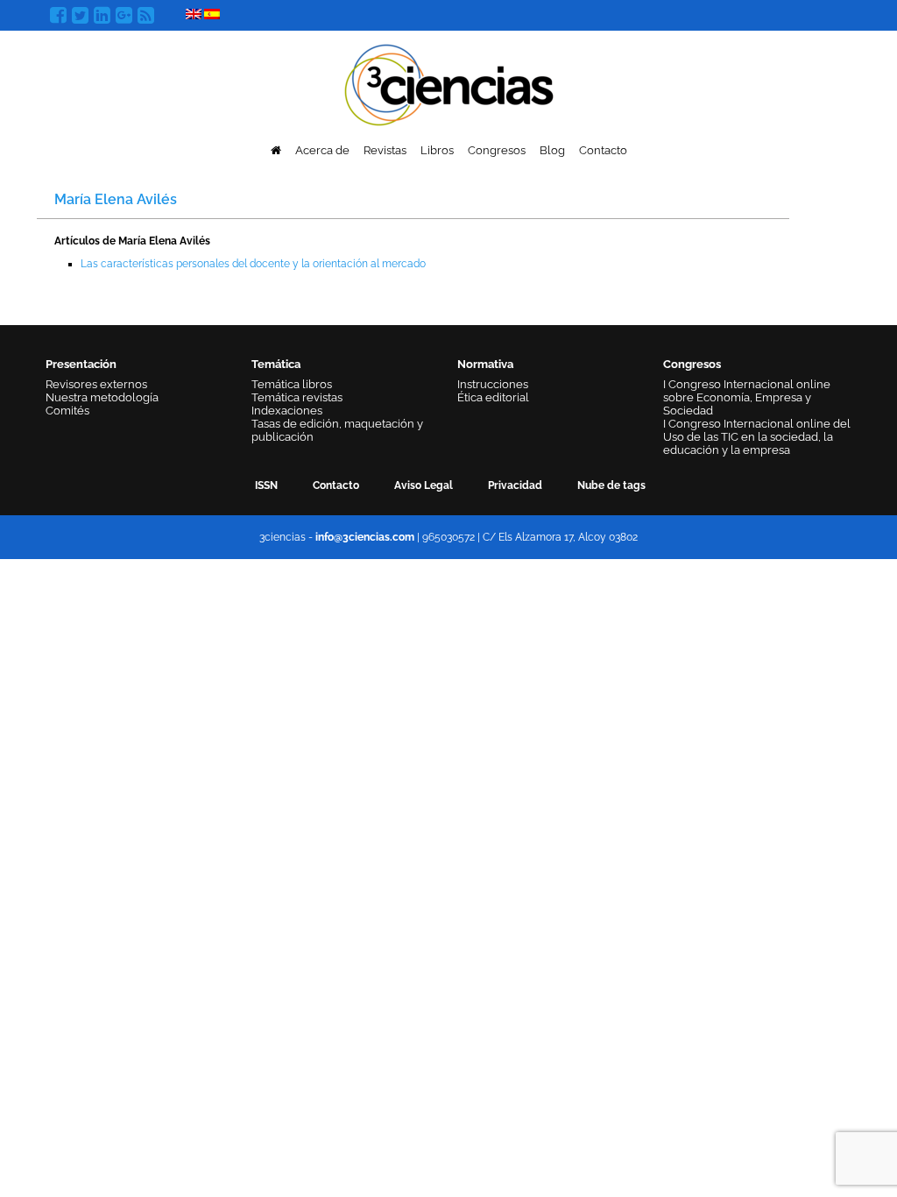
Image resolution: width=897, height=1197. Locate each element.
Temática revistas (297, 397)
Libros (437, 150)
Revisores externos (96, 384)
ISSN (266, 485)
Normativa (485, 364)
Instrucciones (492, 384)
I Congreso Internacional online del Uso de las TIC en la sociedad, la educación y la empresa (757, 437)
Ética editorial (493, 397)
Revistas (385, 150)
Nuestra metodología (102, 397)
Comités (67, 410)
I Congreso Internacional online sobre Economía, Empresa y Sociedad (746, 397)
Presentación (81, 364)
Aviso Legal (423, 485)
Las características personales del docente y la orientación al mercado (253, 264)
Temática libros (291, 384)
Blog (552, 150)
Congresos (497, 150)
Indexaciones (286, 410)
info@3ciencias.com (364, 537)
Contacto (603, 150)
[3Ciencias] (449, 82)
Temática (275, 364)
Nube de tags (611, 485)
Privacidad (515, 485)
